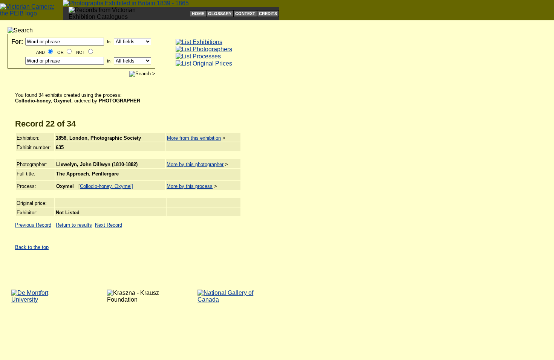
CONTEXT (245, 13)
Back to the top (32, 247)
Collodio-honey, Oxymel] (106, 186)
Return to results (74, 225)
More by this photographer (195, 164)
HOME (198, 13)
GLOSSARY (219, 13)
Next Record (108, 225)
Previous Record (33, 225)
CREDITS (268, 13)
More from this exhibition (194, 138)
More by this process (190, 186)
